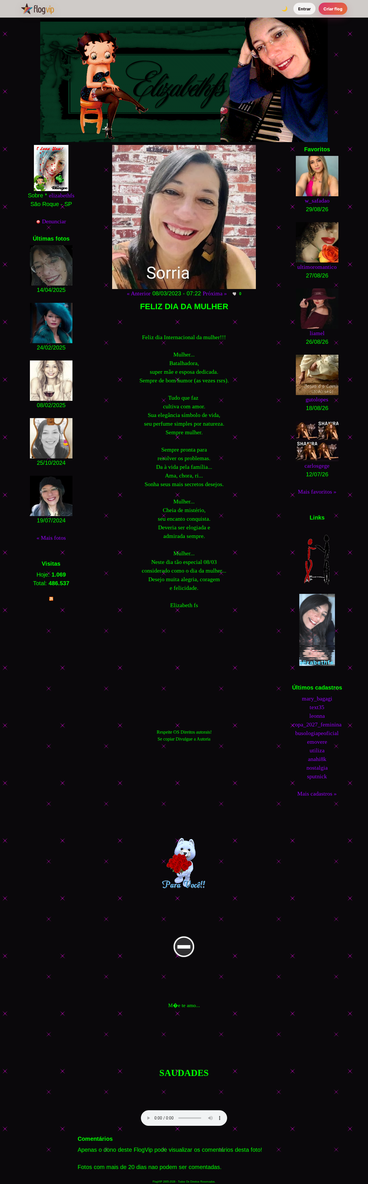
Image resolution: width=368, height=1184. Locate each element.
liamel (317, 333)
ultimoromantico (317, 267)
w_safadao (317, 200)
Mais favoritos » (317, 491)
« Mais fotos (51, 538)
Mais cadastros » (317, 793)
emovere (317, 742)
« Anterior (139, 293)
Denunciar (53, 221)
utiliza (317, 750)
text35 (317, 707)
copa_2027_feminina (317, 724)
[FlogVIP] (37, 8)
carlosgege (316, 465)
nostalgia (317, 767)
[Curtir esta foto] (234, 294)
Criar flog (332, 8)
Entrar (304, 8)
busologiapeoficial (317, 733)
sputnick (317, 776)
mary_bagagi (317, 698)
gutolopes (317, 399)
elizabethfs (61, 195)
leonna (317, 716)
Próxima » (215, 293)
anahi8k (317, 759)
